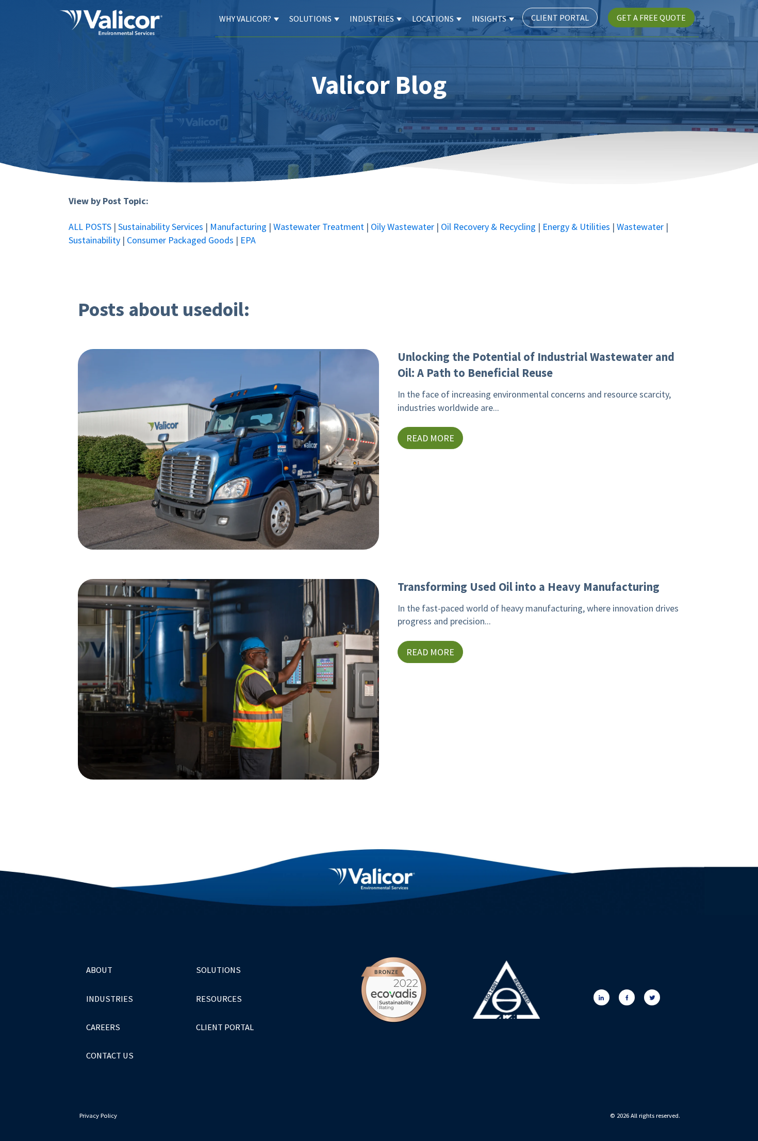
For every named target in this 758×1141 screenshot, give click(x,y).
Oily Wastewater (402, 227)
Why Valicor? (245, 18)
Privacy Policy (99, 1115)
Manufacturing (239, 227)
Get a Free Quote (651, 17)
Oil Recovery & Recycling (488, 227)
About (99, 970)
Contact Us (110, 1055)
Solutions (310, 18)
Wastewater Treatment (318, 227)
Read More (430, 438)
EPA (249, 240)
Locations (433, 18)
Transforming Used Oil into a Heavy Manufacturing (529, 587)
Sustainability (95, 240)
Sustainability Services (160, 227)
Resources (219, 999)
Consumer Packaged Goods (180, 240)
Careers (103, 1027)
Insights (489, 18)
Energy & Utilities (576, 227)
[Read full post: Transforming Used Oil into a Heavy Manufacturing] (228, 681)
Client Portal (560, 17)
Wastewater (641, 227)
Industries (372, 18)
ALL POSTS (90, 227)
